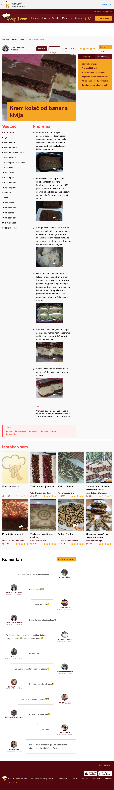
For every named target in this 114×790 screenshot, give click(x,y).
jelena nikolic (64, 607)
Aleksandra (65, 732)
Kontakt (51, 779)
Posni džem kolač (15, 522)
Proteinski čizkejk (89, 68)
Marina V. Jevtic (65, 639)
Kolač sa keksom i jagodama (94, 72)
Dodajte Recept (103, 18)
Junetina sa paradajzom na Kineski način (95, 85)
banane (35, 431)
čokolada (22, 431)
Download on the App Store (90, 773)
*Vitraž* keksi (71, 522)
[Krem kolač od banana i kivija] (53, 162)
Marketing (43, 779)
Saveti (55, 18)
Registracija (97, 12)
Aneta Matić (14, 749)
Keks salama (71, 474)
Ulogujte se (107, 12)
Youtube (85, 779)
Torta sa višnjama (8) (43, 474)
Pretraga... (89, 18)
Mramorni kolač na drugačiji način (99, 522)
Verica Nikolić (65, 702)
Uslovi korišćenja (33, 779)
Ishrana (44, 18)
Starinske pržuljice (90, 64)
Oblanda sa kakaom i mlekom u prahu (99, 474)
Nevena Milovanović (14, 717)
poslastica (13, 434)
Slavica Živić (64, 577)
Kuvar (33, 18)
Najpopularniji (103, 56)
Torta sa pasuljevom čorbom (43, 522)
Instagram (96, 779)
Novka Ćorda (14, 687)
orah (10, 431)
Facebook (63, 779)
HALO (17, 782)
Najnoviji (86, 56)
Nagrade (78, 18)
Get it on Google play (105, 773)
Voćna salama (15, 474)
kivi (55, 431)
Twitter (74, 779)
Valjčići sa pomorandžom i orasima (95, 76)
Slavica (14, 656)
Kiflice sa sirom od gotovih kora (95, 81)
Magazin (66, 18)
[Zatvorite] (1, 4)
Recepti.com (15, 17)
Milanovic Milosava (17, 49)
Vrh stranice (104, 765)
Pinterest (108, 779)
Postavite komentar (66, 559)
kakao (46, 431)
